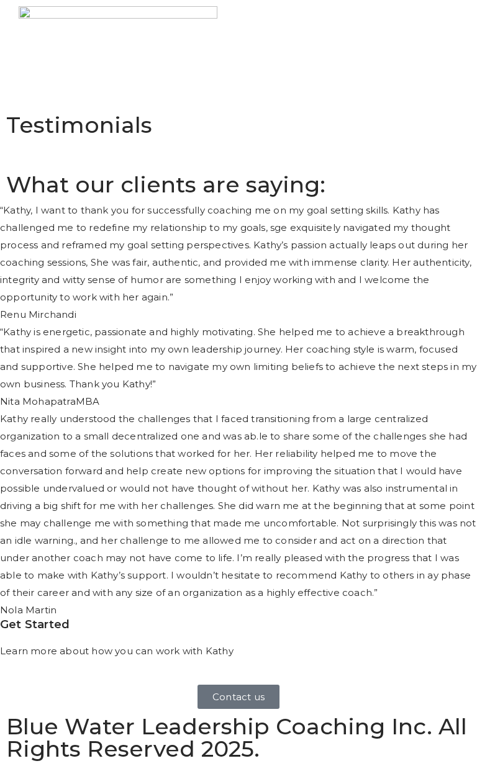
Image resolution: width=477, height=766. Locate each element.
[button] (467, 44)
